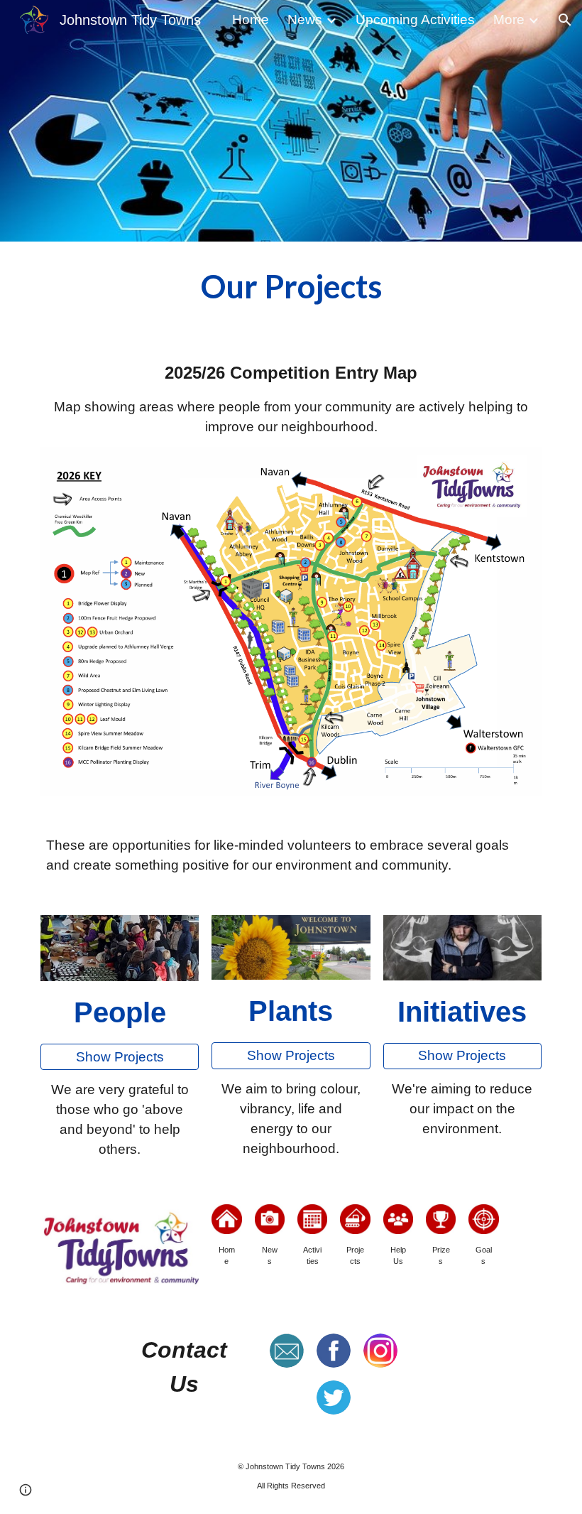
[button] (565, 20)
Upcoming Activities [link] (415, 19)
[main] (291, 287)
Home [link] (250, 19)
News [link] (304, 19)
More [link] (509, 19)
